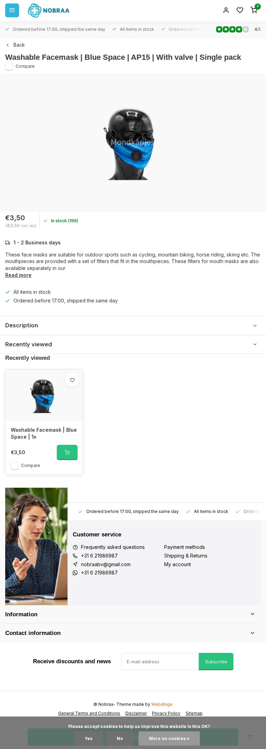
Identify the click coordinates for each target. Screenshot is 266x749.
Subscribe (216, 661)
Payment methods (184, 547)
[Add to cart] (67, 452)
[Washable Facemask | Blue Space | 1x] (44, 395)
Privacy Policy (166, 713)
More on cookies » (169, 738)
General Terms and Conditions (89, 713)
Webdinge (161, 704)
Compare (25, 66)
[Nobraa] (48, 10)
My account (177, 564)
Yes (88, 738)
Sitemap (194, 713)
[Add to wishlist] (72, 380)
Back (19, 45)
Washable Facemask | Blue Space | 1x (44, 433)
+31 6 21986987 (99, 556)
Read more (18, 275)
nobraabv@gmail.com (106, 564)
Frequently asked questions (113, 547)
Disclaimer (136, 713)
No (120, 738)
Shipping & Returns (185, 556)
